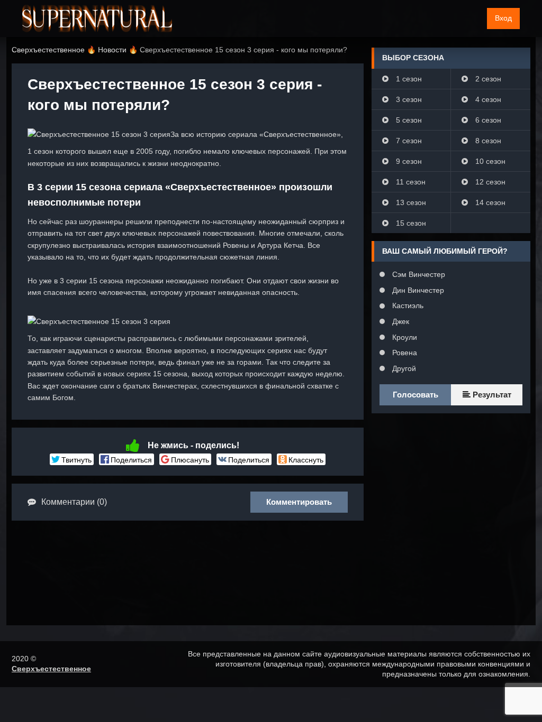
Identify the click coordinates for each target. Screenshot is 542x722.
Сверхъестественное (51, 668)
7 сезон (408, 140)
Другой (403, 368)
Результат (491, 394)
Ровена (403, 352)
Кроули (403, 337)
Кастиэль (406, 305)
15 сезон (410, 223)
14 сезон (489, 202)
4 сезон (487, 99)
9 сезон (408, 161)
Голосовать (415, 394)
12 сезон (489, 182)
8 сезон (487, 140)
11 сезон (410, 182)
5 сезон (408, 120)
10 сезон (489, 161)
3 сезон (408, 99)
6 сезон (487, 120)
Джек (399, 321)
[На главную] (97, 18)
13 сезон (410, 202)
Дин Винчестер (417, 290)
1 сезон (408, 79)
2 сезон (487, 79)
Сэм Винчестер (417, 274)
